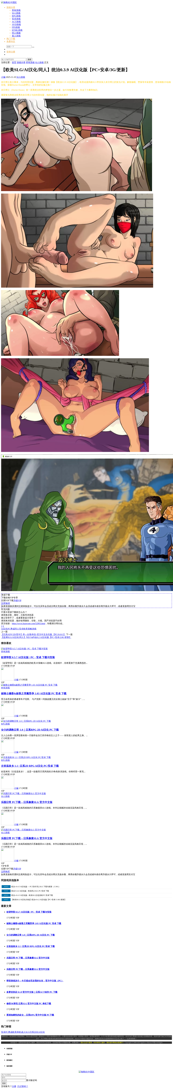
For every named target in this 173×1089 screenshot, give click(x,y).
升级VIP (17, 600)
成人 (23, 1032)
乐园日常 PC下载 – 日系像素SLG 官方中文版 (26, 802)
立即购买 (5, 603)
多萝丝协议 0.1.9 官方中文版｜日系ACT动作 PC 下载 (31, 992)
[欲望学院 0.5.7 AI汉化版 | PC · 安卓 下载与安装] (24, 648)
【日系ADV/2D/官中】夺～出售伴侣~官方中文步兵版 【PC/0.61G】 (33, 634)
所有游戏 (16, 10)
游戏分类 (10, 7)
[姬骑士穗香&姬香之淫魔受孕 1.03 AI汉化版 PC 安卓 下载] (29, 685)
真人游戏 (16, 36)
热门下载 (10, 38)
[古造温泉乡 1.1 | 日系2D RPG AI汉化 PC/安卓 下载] (26, 757)
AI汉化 (4, 629)
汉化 (36, 1032)
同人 (17, 629)
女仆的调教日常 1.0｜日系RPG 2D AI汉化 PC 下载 (30, 729)
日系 (32, 1032)
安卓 (21, 629)
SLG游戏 (16, 13)
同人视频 (16, 33)
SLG (27, 1032)
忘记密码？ (22, 1086)
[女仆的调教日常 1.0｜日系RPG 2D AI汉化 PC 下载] (26, 721)
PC (9, 629)
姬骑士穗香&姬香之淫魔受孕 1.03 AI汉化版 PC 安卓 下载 (33, 693)
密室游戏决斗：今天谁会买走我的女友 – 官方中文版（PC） (35, 981)
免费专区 (10, 41)
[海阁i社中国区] (9, 2)
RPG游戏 (16, 16)
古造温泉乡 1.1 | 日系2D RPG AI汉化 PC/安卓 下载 (30, 765)
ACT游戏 (16, 21)
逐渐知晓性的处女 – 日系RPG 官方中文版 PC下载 (30, 1015)
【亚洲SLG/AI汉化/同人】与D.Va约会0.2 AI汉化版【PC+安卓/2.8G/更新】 (36, 637)
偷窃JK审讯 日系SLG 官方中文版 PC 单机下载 (28, 1003)
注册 (14, 1086)
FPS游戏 (16, 27)
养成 (12, 629)
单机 (19, 1032)
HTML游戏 (17, 30)
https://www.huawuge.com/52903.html (28, 623)
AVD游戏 (16, 24)
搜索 (29, 59)
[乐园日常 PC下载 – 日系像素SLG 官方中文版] (23, 793)
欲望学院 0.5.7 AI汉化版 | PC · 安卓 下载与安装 (28, 657)
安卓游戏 (16, 19)
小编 (3, 77)
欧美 (25, 629)
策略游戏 (32, 629)
